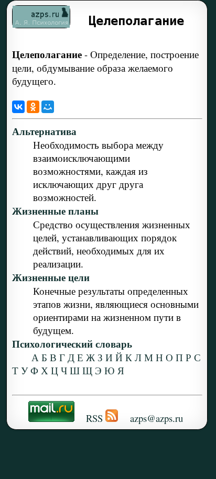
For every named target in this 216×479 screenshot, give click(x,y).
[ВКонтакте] (18, 107)
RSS (94, 418)
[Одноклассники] (33, 107)
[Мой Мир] (47, 107)
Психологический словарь (72, 344)
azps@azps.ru (156, 418)
